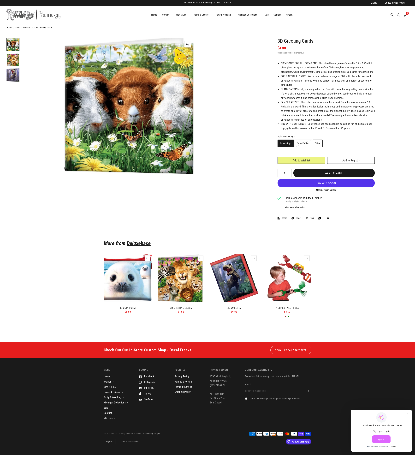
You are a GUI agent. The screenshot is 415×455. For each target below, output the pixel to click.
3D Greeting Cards (181, 307)
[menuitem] (154, 15)
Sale (267, 14)
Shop (17, 27)
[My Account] (398, 15)
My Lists (290, 14)
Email (247, 384)
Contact (277, 14)
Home (154, 14)
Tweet (298, 218)
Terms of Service (183, 386)
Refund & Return (183, 381)
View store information (295, 207)
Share (284, 218)
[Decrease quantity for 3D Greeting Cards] (280, 173)
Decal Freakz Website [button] (291, 350)
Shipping (281, 53)
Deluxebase (139, 243)
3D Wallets (234, 307)
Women (165, 14)
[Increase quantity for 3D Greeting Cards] (289, 173)
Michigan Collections (247, 14)
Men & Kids (181, 14)
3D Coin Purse (128, 307)
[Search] (392, 15)
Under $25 (28, 27)
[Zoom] (187, 44)
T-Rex (317, 143)
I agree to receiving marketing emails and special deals (274, 398)
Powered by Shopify (151, 433)
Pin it (312, 218)
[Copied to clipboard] (329, 218)
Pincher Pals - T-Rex (287, 307)
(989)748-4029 (223, 3)
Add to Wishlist (301, 160)
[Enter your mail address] (308, 391)
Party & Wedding (223, 14)
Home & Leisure (201, 14)
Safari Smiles (303, 143)
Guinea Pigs (285, 143)
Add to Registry (351, 160)
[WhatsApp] (320, 218)
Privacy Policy (182, 376)
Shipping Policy (183, 391)
